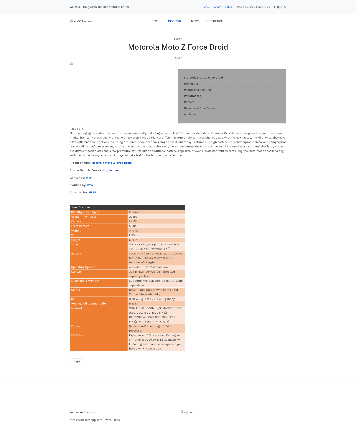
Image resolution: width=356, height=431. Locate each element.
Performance (192, 96)
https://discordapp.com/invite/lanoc (95, 420)
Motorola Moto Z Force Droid (203, 77)
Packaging (191, 83)
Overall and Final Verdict (200, 108)
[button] (155, 21)
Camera (189, 102)
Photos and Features (198, 89)
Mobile (178, 39)
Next (76, 362)
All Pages (190, 114)
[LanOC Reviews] (81, 21)
